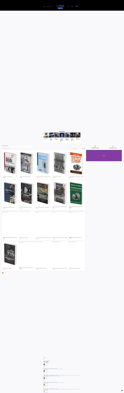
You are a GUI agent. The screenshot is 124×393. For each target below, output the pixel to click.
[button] (86, 155)
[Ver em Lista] (84, 148)
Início (44, 6)
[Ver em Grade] (82, 148)
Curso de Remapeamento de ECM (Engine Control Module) (8, 207)
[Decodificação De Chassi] (113, 146)
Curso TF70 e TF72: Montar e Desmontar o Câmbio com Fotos (25, 207)
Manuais (48, 6)
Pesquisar (34, 146)
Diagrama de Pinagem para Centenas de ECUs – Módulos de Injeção (42, 207)
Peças (52, 6)
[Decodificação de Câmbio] (95, 146)
